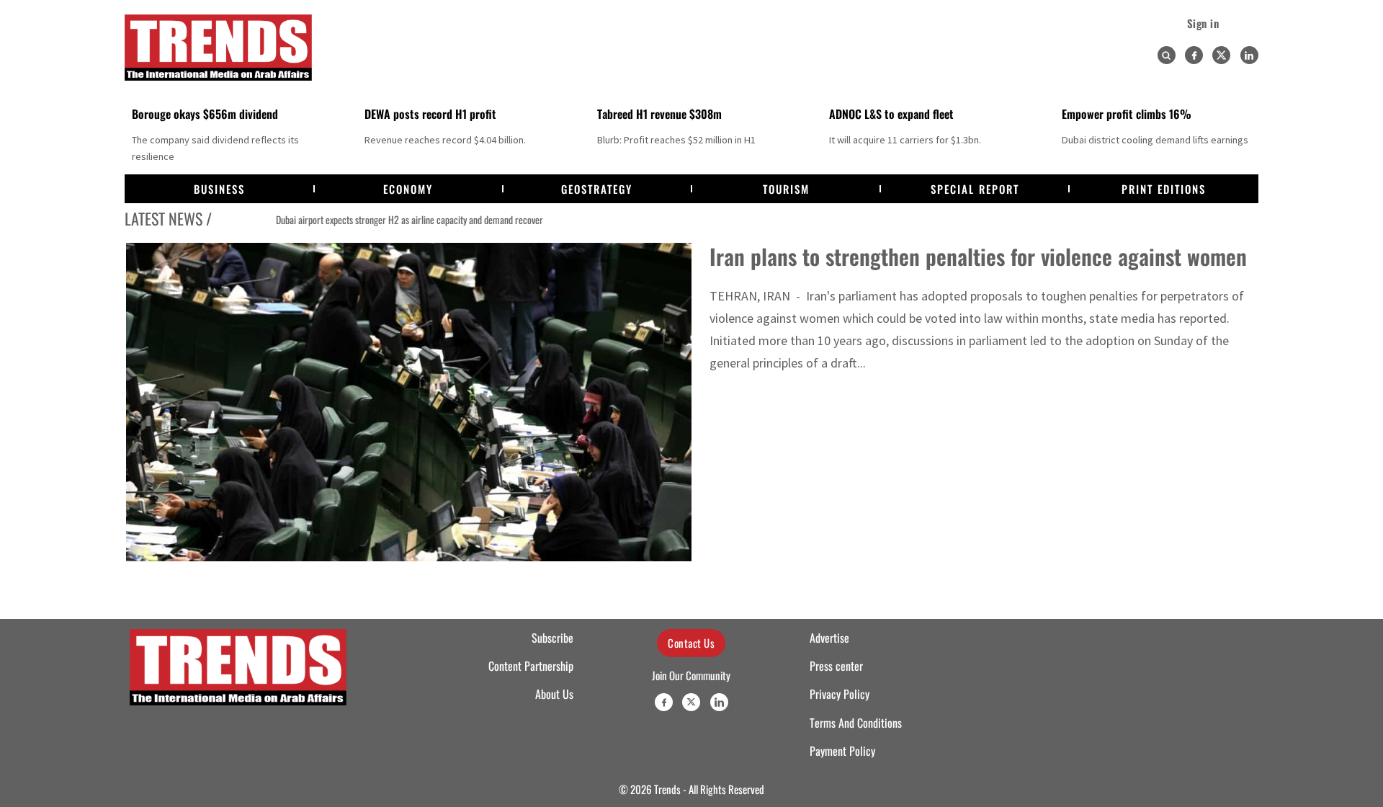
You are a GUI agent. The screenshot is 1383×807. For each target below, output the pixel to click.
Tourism (786, 189)
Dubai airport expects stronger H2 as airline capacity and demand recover (366, 220)
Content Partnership (530, 665)
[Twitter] (1221, 55)
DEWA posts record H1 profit (430, 113)
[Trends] (218, 47)
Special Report (975, 189)
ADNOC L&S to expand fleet (891, 113)
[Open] (1166, 55)
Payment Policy (842, 750)
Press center (836, 665)
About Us (554, 694)
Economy (408, 189)
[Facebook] (1194, 55)
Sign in (1203, 23)
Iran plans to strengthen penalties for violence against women (978, 256)
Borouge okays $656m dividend (205, 113)
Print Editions (1164, 189)
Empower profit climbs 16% (1126, 113)
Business (219, 189)
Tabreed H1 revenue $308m (659, 113)
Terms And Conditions (856, 722)
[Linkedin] (1249, 55)
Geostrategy (596, 189)
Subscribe (552, 637)
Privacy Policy (839, 694)
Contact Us (691, 643)
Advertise (829, 637)
